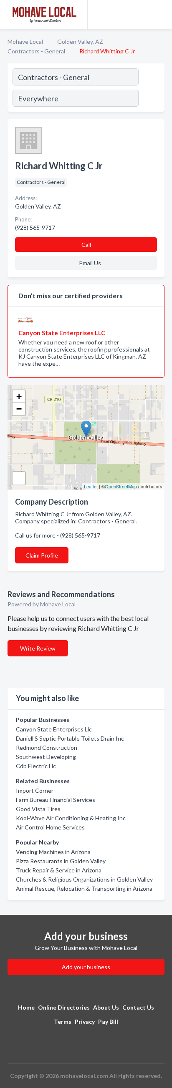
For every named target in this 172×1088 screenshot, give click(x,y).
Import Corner (34, 790)
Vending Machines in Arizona (53, 851)
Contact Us (138, 1007)
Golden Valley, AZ (80, 41)
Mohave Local (25, 41)
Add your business (86, 966)
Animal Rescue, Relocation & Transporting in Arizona (84, 888)
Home (26, 1007)
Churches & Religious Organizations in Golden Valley (84, 879)
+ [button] (19, 396)
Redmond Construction (46, 747)
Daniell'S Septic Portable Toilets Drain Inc (70, 738)
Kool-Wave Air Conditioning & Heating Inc (71, 818)
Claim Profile (41, 555)
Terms (62, 1021)
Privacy (85, 1021)
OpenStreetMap (121, 486)
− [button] (19, 409)
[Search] (151, 88)
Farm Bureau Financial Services (55, 799)
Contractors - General (36, 51)
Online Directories (64, 1007)
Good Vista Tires (38, 808)
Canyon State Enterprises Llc (54, 729)
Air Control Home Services (50, 827)
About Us (106, 1007)
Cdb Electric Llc (36, 765)
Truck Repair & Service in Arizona (58, 870)
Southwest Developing (46, 756)
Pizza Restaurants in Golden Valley (61, 860)
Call (86, 244)
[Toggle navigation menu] (160, 14)
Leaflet (91, 486)
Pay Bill (108, 1021)
